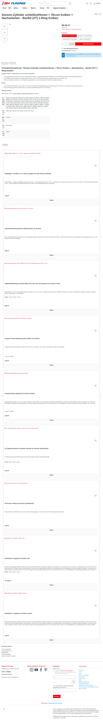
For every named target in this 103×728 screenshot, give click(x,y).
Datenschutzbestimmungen (67, 670)
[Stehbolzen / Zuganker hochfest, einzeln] (51, 600)
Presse (80, 671)
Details (51, 200)
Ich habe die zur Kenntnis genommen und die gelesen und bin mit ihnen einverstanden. (65, 672)
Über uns (81, 670)
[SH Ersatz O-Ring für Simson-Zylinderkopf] (51, 490)
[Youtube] (36, 670)
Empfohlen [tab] (5, 144)
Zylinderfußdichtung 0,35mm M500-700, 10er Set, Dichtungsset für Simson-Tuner (32, 283)
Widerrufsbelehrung (84, 682)
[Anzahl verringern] (63, 44)
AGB (69, 672)
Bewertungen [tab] (12, 62)
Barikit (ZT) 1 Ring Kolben (69, 35)
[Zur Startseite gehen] (14, 3)
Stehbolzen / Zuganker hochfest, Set (17, 558)
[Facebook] (41, 670)
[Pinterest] (46, 670)
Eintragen (56, 696)
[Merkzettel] (87, 3)
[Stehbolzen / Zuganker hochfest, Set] (51, 545)
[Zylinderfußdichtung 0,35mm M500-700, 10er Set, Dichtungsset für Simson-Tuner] (51, 271)
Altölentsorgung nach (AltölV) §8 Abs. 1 (89, 687)
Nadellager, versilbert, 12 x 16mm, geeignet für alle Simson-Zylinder (28, 173)
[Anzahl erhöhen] (67, 44)
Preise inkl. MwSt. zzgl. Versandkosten (71, 29)
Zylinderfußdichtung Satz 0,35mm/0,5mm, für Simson (23, 228)
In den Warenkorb (88, 44)
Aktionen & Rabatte (84, 675)
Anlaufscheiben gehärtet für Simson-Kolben (20, 393)
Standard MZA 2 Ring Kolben (70, 39)
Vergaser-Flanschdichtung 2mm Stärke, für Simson (22, 338)
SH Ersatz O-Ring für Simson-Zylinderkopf (19, 503)
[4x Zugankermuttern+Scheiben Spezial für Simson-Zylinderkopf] (51, 435)
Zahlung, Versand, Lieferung (86, 685)
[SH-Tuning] (98, 16)
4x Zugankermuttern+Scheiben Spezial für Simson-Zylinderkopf (26, 448)
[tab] (5, 63)
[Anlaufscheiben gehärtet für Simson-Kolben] (51, 380)
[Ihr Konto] (91, 3)
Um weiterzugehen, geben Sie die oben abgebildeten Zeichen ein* (63, 686)
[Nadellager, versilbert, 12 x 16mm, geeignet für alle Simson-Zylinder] (51, 161)
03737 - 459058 (6, 671)
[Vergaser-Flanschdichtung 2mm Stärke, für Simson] (51, 326)
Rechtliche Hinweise (84, 683)
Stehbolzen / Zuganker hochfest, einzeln (18, 613)
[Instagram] (31, 670)
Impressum (82, 676)
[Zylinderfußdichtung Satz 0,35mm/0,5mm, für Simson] (51, 216)
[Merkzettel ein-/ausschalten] (95, 165)
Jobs (80, 673)
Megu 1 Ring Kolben (85, 39)
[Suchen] (70, 3)
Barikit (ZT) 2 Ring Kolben (84, 35)
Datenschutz (82, 678)
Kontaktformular (14, 677)
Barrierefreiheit (82, 688)
